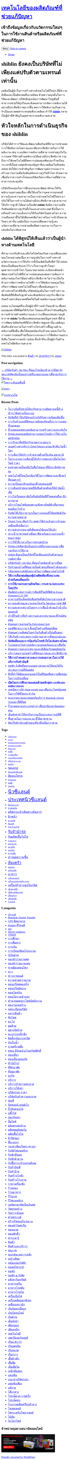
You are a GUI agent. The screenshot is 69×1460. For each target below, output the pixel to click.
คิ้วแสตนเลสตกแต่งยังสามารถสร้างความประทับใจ (37, 429)
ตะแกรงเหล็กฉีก (17, 1034)
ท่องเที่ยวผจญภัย (17, 1059)
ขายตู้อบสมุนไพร (18, 967)
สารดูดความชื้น (18, 857)
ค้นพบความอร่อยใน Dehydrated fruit (29, 624)
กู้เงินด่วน (13, 955)
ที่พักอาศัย (14, 1067)
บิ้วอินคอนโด (15, 1109)
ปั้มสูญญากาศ (13, 805)
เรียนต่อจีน (14, 1346)
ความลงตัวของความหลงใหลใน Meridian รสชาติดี (37, 603)
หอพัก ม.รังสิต (16, 1275)
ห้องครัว (14, 863)
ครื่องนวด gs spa (14, 761)
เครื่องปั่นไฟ (15, 1296)
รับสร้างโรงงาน (17, 1179)
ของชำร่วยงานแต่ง (19, 963)
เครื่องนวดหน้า (13, 878)
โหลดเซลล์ (14, 1408)
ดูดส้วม (12, 1025)
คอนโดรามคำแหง (19, 996)
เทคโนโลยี (14, 1333)
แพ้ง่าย (12, 1387)
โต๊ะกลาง (13, 1391)
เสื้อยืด (11, 1362)
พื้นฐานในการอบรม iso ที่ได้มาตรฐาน (30, 718)
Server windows (16, 931)
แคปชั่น (12, 1375)
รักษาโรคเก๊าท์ (13, 827)
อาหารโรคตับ (16, 1287)
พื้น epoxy (13, 1142)
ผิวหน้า (12, 816)
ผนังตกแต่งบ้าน (17, 1125)
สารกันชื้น (12, 853)
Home (11, 54)
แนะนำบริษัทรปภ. (18, 1379)
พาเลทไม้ (11, 821)
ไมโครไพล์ (14, 1421)
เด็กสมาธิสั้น (13, 889)
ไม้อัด (11, 1416)
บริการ (12, 1079)
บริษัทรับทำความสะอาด (22, 1096)
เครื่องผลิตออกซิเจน (19, 1300)
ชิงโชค (12, 1017)
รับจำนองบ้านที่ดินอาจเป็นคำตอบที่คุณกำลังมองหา (37, 567)
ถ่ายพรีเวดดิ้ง (15, 1046)
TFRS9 (12, 934)
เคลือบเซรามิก (16, 1304)
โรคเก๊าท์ (11, 902)
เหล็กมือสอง (15, 1371)
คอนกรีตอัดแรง (17, 988)
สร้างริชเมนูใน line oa (20, 1221)
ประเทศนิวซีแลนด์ (27, 799)
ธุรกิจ (11, 1075)
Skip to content (18, 48)
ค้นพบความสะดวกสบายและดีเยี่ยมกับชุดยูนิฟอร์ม (37, 649)
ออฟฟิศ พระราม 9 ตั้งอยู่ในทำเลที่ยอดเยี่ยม (32, 628)
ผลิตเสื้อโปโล (15, 1134)
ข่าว (10, 971)
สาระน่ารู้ (13, 1238)
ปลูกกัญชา (14, 1117)
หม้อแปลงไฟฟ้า (17, 1263)
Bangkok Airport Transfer (21, 917)
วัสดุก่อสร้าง (15, 1208)
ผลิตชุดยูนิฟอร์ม (17, 1129)
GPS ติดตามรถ (16, 921)
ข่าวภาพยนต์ (15, 975)
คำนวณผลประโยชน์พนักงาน (25, 1000)
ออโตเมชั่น (12, 870)
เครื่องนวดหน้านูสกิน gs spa (18, 881)
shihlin (56, 111)
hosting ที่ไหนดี (16, 925)
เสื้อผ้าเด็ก (13, 1358)
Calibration (12, 737)
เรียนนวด (13, 1350)
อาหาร (12, 874)
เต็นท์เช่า (13, 1321)
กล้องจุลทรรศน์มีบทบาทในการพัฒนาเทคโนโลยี (36, 571)
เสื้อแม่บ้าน (12, 895)
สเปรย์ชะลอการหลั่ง (19, 1254)
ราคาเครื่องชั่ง (16, 1183)
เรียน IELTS (15, 1342)
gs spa (10, 740)
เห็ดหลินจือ (12, 899)
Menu (5, 48)
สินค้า (31, 356)
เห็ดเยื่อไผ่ (13, 1366)
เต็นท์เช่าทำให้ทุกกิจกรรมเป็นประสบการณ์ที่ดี (34, 714)
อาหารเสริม (15, 1283)
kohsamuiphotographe (16, 743)
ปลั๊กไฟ (12, 1113)
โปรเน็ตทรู (14, 1400)
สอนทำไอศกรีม (17, 1225)
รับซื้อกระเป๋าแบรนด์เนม (22, 1163)
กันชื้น (10, 752)
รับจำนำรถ (17, 831)
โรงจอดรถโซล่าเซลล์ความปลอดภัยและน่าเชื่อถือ (37, 645)
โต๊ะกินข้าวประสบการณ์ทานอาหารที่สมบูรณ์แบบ (37, 636)
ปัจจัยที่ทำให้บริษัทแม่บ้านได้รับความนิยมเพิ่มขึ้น (36, 417)
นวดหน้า (11, 786)
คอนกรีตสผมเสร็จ (18, 984)
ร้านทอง (13, 1188)
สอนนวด (13, 1229)
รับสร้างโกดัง (15, 1175)
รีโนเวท (12, 1196)
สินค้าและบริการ (18, 1246)
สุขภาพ (12, 1250)
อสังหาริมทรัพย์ (17, 1279)
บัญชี (11, 1100)
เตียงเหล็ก (13, 1329)
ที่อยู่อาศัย (13, 1071)
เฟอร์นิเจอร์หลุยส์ (18, 1337)
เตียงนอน (13, 1325)
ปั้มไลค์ (12, 1121)
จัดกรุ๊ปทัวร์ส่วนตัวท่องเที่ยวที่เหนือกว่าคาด (32, 722)
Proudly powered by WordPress (18, 1457)
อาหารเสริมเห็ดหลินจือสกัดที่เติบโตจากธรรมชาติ (36, 599)
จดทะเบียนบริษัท (17, 1009)
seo (10, 928)
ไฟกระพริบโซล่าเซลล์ (20, 1412)
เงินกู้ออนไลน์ (16, 1312)
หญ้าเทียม (14, 1258)
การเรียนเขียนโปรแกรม (22, 951)
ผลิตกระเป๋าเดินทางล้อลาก (25, 812)
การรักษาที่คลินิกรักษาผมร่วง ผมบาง (29, 442)
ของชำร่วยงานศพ (18, 959)
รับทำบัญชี (14, 1167)
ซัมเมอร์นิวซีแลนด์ (15, 772)
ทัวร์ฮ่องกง (12, 780)
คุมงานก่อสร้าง (17, 1005)
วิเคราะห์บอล (16, 1213)
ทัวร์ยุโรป (13, 1063)
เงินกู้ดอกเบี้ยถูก (17, 1308)
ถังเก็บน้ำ (13, 1042)
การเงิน (12, 946)
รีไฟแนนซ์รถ (15, 1200)
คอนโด (11, 764)
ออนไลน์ (11, 867)
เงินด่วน (12, 1317)
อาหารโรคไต (16, 1292)
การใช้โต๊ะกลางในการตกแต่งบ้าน (28, 542)
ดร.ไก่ (11, 1021)
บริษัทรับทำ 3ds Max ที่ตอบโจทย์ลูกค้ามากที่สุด (30, 370)
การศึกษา (13, 938)
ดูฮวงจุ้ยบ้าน (15, 1030)
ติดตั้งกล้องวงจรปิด (19, 1038)
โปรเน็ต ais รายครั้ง (19, 1396)
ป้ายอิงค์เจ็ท (12, 808)
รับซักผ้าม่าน (15, 1159)
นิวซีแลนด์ (19, 791)
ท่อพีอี (10, 783)
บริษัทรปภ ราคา (17, 1092)
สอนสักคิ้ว (14, 1233)
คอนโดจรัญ (15, 992)
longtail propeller (14, 746)
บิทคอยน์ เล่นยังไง (18, 1104)
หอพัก (11, 1271)
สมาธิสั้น (11, 847)
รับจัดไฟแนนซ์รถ (18, 1150)
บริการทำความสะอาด (21, 1084)
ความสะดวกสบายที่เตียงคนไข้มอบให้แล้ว (32, 529)
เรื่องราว (13, 1354)
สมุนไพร (11, 850)
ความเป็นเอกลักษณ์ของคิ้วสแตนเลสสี (30, 484)
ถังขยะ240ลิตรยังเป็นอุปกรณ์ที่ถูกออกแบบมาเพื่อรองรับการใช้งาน (34, 374)
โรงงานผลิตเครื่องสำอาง (22, 1404)
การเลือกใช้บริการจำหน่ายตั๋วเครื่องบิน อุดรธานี (36, 454)
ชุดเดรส (13, 768)
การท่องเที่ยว (13, 755)
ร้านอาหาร (12, 841)
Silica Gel (11, 749)
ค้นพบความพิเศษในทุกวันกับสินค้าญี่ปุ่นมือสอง (35, 632)
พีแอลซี (11, 824)
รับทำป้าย (13, 1171)
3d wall (12, 914)
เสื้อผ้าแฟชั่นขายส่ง (15, 892)
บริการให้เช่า (15, 1088)
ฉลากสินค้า (15, 1013)
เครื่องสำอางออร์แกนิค (22, 885)
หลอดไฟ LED (16, 1267)
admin (58, 356)
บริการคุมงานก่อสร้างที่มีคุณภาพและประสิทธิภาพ (37, 653)
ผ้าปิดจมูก (13, 1138)
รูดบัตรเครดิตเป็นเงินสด (21, 1204)
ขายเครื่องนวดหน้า (15, 758)
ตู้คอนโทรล (15, 776)
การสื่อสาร (14, 942)
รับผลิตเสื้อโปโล (18, 836)
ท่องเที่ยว (13, 1055)
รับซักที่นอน (15, 1154)
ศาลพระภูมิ (14, 1217)
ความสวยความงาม (19, 980)
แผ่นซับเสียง (15, 1383)
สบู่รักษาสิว (12, 844)
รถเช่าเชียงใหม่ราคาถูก (22, 1146)
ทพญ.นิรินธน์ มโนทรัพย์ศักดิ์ (24, 1050)
